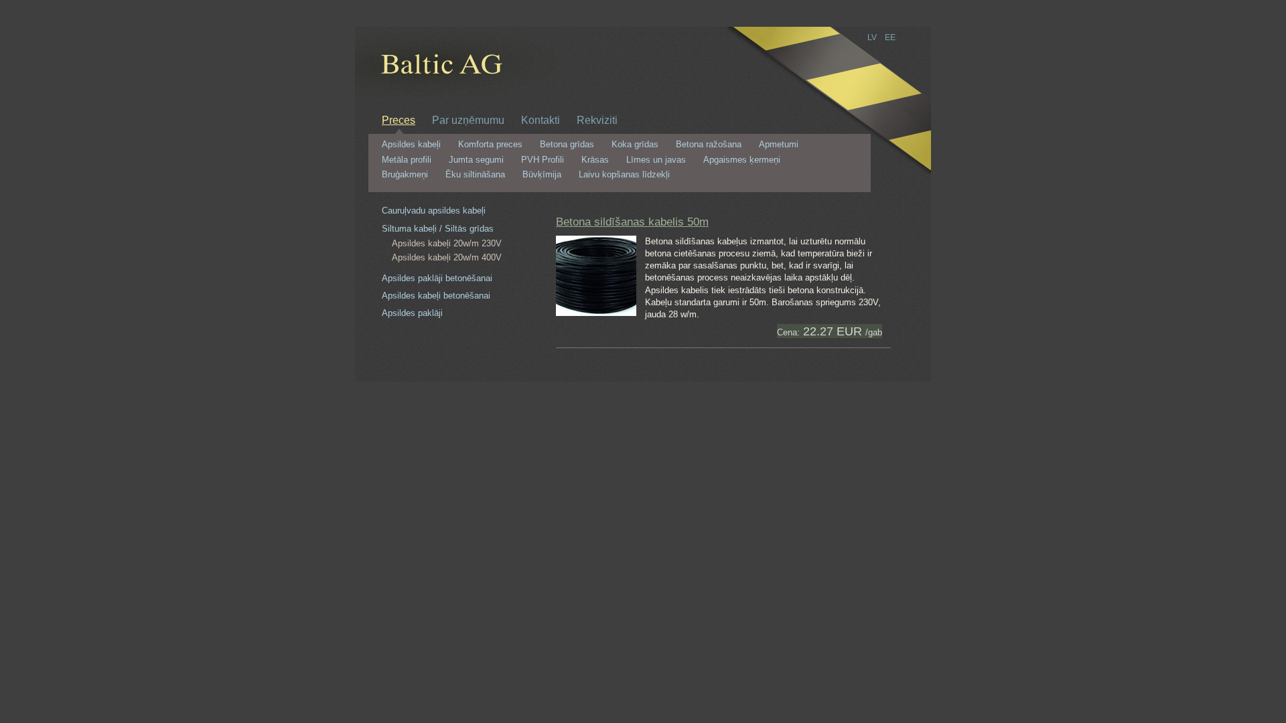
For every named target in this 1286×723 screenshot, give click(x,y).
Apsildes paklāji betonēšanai (437, 278)
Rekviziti (597, 120)
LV (872, 37)
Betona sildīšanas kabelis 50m (632, 222)
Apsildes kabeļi (411, 145)
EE (890, 37)
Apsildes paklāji (412, 313)
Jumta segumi (476, 160)
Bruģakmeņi (405, 175)
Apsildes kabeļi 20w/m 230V (447, 243)
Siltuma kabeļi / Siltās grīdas (438, 229)
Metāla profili (406, 160)
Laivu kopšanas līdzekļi (624, 175)
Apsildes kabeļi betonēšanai (436, 296)
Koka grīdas (635, 145)
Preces (398, 120)
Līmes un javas (656, 160)
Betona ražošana (708, 145)
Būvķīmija (541, 175)
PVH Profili (542, 160)
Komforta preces (490, 145)
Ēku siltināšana (475, 175)
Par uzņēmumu (468, 120)
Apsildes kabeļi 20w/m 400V (447, 257)
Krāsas (595, 160)
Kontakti (540, 120)
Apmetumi (778, 145)
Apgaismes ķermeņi (741, 160)
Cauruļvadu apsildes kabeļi (434, 211)
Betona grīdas (567, 145)
